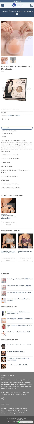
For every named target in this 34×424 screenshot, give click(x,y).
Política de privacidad (17, 419)
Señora (10, 11)
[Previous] (3, 38)
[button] (2, 5)
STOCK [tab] (4, 136)
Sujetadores (28, 11)
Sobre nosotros (12, 418)
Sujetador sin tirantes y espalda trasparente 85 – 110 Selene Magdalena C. (8, 217)
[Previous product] (18, 14)
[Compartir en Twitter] (8, 119)
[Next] (30, 38)
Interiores (18, 11)
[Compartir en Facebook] (5, 119)
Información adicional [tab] (9, 131)
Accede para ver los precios (10, 109)
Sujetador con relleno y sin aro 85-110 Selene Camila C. (8, 252)
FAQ (25, 418)
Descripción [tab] (6, 128)
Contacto (20, 418)
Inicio (3, 11)
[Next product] (15, 14)
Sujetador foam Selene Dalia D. (25, 252)
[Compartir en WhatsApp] (2, 119)
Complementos (10, 115)
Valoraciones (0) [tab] (7, 133)
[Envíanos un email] (2, 398)
